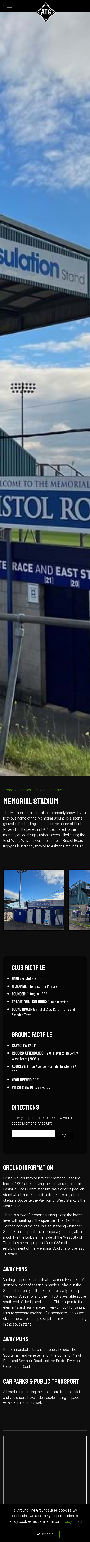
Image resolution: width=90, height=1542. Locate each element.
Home (8, 790)
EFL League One (56, 790)
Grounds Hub (28, 790)
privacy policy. (71, 1521)
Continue (47, 1534)
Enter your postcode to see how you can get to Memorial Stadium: (44, 1120)
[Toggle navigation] (9, 6)
